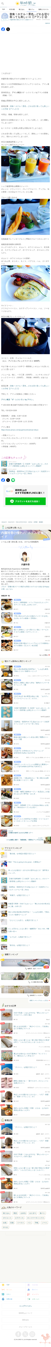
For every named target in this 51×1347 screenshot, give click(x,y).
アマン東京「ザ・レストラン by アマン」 (17, 400)
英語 (15, 1213)
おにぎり (32, 1213)
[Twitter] (8, 30)
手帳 (36, 1223)
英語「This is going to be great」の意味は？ (24, 862)
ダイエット (7, 1218)
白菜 (4, 1223)
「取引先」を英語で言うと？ (19, 945)
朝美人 (9, 1294)
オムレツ (4, 522)
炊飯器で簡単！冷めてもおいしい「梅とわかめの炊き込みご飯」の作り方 (27, 905)
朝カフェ (35, 1289)
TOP (8, 1285)
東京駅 (41, 522)
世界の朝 (9, 1299)
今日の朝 (35, 1285)
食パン (42, 1213)
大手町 (35, 522)
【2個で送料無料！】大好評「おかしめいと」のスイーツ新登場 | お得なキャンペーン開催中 (28, 880)
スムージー (11, 522)
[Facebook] (3, 30)
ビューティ (35, 1294)
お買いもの (35, 1299)
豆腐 (12, 1223)
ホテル (30, 522)
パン (29, 1223)
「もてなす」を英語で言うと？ (20, 937)
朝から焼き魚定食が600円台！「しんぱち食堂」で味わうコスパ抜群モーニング (28, 913)
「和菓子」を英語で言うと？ (19, 895)
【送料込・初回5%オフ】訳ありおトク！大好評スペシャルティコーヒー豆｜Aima (28, 888)
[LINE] (13, 481)
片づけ (5, 1227)
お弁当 (23, 1213)
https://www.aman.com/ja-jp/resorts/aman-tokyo (19, 430)
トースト (20, 1223)
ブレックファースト (21, 522)
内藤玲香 (47, 23)
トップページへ (25, 1306)
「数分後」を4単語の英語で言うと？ (22, 854)
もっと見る (43, 655)
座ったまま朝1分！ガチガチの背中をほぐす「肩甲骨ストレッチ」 (28, 871)
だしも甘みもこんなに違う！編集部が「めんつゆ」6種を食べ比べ (28, 930)
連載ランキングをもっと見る (39, 1000)
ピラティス (19, 1218)
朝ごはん (6, 1213)
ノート (44, 1223)
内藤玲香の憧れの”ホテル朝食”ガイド (21, 20)
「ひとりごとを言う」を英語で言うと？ (23, 920)
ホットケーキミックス (35, 1218)
